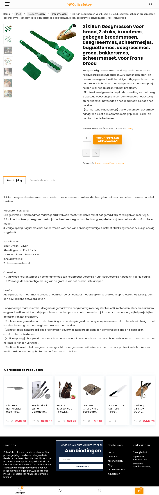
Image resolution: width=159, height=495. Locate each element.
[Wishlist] (59, 491)
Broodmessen (59, 14)
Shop (18, 14)
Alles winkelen (115, 460)
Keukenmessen (36, 14)
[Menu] (7, 4)
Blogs (111, 465)
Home (6, 14)
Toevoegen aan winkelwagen (107, 139)
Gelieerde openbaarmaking (142, 465)
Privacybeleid (140, 452)
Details (129, 128)
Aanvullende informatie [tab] (42, 180)
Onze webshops (116, 469)
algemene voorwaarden (140, 458)
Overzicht (113, 456)
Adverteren (114, 473)
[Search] (150, 4)
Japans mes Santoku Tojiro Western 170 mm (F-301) (116, 412)
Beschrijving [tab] (14, 180)
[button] (74, 25)
